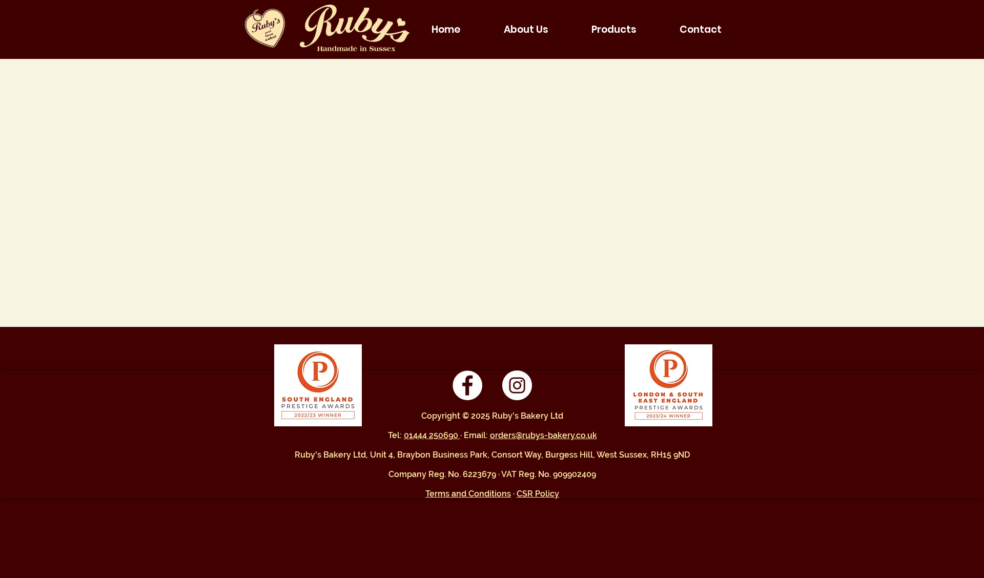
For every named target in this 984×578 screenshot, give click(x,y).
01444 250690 (432, 435)
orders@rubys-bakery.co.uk (543, 435)
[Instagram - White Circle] (517, 385)
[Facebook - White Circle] (467, 385)
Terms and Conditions (468, 494)
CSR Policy (538, 494)
